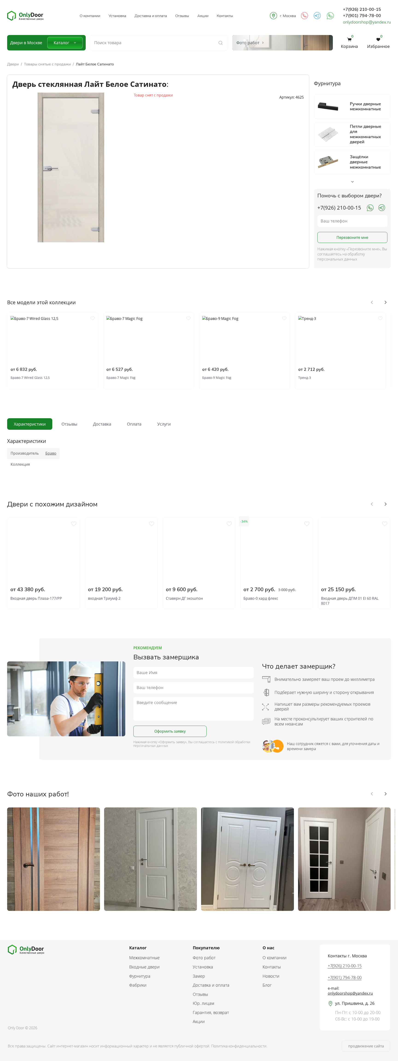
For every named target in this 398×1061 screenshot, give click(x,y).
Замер (199, 976)
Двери (13, 64)
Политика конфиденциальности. (239, 1046)
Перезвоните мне (352, 237)
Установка (117, 15)
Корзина (349, 42)
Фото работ (204, 957)
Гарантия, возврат (211, 1012)
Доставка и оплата (151, 15)
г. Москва (288, 15)
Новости (271, 976)
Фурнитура (139, 976)
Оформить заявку (170, 731)
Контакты (225, 15)
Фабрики (137, 985)
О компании (90, 15)
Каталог (61, 42)
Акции (202, 15)
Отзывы (182, 15)
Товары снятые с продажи (47, 64)
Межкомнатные (144, 957)
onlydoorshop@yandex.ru (367, 22)
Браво (50, 453)
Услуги (164, 424)
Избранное (378, 42)
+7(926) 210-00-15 (362, 9)
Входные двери (144, 967)
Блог (267, 985)
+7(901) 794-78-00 (362, 15)
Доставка (102, 424)
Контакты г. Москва (347, 956)
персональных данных (150, 745)
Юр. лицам (203, 1003)
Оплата (134, 424)
